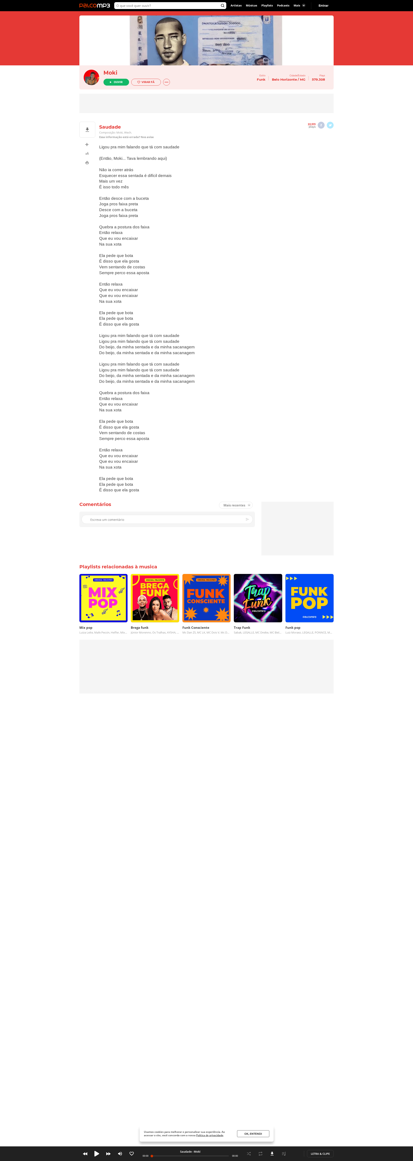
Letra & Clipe (320, 1154)
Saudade (186, 1151)
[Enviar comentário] (247, 519)
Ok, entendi (253, 1133)
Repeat (260, 1153)
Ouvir (118, 82)
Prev (85, 1153)
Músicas (251, 6)
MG (302, 79)
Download (272, 1153)
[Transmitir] (295, 1153)
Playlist (284, 1153)
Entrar (323, 6)
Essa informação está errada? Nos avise (126, 137)
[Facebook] (321, 125)
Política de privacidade (209, 1135)
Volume (120, 1153)
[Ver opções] (166, 82)
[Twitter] (330, 125)
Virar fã (148, 82)
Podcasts (283, 6)
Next (108, 1153)
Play (97, 1153)
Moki (110, 72)
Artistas (236, 6)
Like (131, 1153)
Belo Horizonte (284, 79)
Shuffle (249, 1153)
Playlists (267, 6)
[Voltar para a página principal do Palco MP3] (95, 6)
